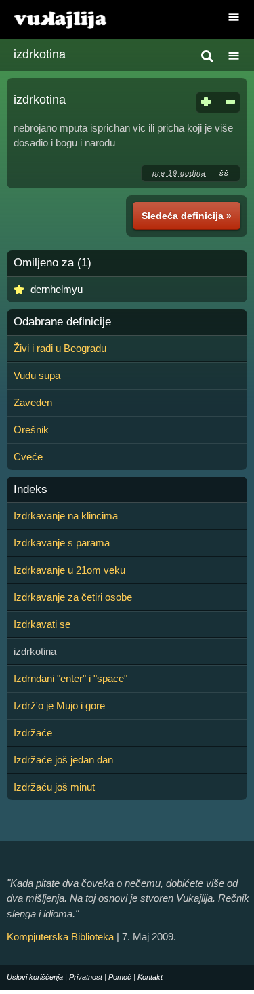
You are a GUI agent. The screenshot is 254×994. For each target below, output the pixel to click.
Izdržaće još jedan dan (63, 760)
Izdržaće (33, 732)
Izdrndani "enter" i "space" (70, 678)
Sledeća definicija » (187, 215)
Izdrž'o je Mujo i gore (59, 705)
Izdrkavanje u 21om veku (69, 570)
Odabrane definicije (62, 322)
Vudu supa (37, 375)
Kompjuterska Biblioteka (60, 936)
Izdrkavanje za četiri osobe (73, 597)
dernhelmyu (56, 289)
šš (224, 173)
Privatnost (85, 977)
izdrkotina (40, 54)
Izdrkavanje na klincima (66, 515)
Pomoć (119, 977)
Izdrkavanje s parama (62, 543)
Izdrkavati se (42, 624)
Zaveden (33, 402)
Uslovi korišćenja (35, 977)
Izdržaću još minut (54, 787)
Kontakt (150, 977)
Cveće (28, 456)
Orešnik (31, 429)
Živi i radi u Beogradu (60, 348)
